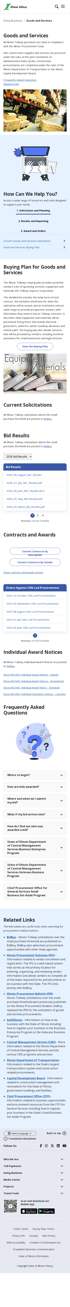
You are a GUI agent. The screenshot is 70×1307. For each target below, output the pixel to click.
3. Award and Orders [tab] (33, 231)
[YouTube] (64, 1146)
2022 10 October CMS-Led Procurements (31, 595)
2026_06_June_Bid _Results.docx (25, 491)
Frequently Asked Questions (20, 80)
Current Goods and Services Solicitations (27, 241)
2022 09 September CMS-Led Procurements (32, 603)
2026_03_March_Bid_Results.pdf (25, 507)
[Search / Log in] (60, 6)
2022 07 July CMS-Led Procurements (28, 619)
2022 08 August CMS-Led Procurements (30, 611)
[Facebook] (41, 1146)
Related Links (11, 84)
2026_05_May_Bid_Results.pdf (24, 499)
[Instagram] (46, 1146)
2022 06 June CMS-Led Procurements (28, 627)
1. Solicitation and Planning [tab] (33, 210)
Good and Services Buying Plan (21, 247)
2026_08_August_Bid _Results (24, 474)
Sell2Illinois (14, 1020)
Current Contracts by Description (35, 552)
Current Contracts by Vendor (35, 562)
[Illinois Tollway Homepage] (15, 7)
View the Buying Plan (35, 346)
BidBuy (48, 418)
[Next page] (43, 515)
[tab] (35, 572)
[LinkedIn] (58, 1146)
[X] (52, 1146)
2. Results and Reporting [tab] (33, 221)
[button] (23, 572)
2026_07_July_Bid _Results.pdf (24, 483)
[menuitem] (11, 1159)
